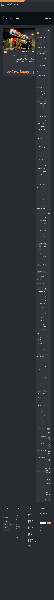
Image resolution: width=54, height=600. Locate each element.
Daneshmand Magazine (16, 70)
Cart (29, 515)
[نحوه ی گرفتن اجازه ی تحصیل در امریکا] (48, 180)
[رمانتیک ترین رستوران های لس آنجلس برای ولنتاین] (48, 357)
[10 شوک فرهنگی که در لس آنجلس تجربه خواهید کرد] (48, 227)
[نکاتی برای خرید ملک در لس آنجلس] (48, 295)
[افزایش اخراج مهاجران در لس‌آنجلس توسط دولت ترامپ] (48, 57)
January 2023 (48, 494)
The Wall (44, 421)
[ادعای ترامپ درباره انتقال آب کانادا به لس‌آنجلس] (48, 61)
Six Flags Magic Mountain (42, 450)
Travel (17, 535)
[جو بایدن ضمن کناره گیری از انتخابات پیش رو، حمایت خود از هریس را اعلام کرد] (48, 124)
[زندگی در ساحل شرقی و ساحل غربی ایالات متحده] (48, 196)
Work (17, 537)
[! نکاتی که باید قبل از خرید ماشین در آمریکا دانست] (48, 406)
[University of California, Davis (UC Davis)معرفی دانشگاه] (48, 221)
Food (32, 53)
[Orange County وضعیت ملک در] (48, 280)
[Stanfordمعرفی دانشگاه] (48, 254)
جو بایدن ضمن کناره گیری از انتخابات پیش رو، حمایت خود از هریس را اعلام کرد (42, 125)
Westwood (30, 548)
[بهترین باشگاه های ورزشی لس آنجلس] (48, 374)
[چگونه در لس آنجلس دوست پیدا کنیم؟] (48, 192)
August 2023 (48, 483)
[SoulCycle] (48, 426)
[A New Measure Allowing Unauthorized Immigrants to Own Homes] (48, 104)
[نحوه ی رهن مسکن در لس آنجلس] (48, 156)
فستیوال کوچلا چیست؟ (42, 291)
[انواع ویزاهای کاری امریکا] (48, 185)
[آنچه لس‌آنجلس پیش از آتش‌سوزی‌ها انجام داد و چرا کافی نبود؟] (48, 66)
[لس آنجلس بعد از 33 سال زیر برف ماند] (48, 329)
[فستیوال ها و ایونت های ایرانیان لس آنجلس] (48, 275)
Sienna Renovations (30, 71)
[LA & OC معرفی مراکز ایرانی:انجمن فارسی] (48, 382)
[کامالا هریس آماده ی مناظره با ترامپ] (48, 120)
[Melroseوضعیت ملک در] (48, 261)
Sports (29, 546)
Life (16, 524)
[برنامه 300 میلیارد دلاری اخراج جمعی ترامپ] (48, 72)
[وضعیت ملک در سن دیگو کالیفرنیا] (48, 299)
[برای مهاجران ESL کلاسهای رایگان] (48, 414)
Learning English (30, 527)
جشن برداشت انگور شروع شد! (41, 53)
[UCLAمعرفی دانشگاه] (48, 247)
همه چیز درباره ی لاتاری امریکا (41, 208)
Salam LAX (32, 70)
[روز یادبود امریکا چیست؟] (48, 135)
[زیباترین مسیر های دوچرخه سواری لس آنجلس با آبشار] (48, 361)
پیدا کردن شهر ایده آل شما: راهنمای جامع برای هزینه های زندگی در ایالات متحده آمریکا (42, 175)
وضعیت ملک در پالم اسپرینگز (41, 283)
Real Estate (18, 530)
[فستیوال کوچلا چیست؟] (48, 292)
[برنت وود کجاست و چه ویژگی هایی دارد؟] (48, 308)
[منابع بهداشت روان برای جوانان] (48, 402)
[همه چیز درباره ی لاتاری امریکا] (48, 209)
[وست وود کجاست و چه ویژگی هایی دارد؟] (48, 312)
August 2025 (48, 470)
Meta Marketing (9, 70)
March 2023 (48, 490)
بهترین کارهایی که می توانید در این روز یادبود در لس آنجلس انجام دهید (41, 131)
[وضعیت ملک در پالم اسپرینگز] (48, 284)
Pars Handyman (14, 71)
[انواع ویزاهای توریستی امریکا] (48, 188)
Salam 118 (9, 71)
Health (17, 519)
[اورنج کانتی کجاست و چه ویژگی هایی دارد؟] (48, 321)
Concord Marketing (30, 73)
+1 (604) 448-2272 (44, 517)
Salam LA (9, 3)
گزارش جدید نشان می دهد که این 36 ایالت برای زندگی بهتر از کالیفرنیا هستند (41, 148)
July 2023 (48, 485)
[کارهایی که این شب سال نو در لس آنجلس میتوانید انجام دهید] (48, 389)
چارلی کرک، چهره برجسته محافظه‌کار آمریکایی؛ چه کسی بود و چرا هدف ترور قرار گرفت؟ (41, 43)
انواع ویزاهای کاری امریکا (41, 184)
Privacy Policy (30, 539)
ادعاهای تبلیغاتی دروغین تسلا (41, 142)
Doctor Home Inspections (29, 72)
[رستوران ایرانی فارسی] (48, 458)
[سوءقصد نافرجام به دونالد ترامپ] (48, 80)
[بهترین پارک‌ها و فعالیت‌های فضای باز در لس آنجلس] (48, 115)
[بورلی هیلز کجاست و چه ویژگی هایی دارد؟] (48, 317)
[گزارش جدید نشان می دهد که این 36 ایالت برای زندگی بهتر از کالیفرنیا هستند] (48, 147)
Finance (17, 515)
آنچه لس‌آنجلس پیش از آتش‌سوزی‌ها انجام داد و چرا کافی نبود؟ (41, 67)
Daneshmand (6, 527)
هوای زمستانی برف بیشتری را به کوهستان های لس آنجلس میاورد (41, 339)
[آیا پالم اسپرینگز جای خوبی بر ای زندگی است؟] (48, 334)
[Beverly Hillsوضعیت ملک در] (48, 272)
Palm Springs (30, 538)
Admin (28, 53)
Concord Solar (24, 73)
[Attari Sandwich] (48, 454)
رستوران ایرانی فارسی (48, 18)
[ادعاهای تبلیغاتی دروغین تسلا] (48, 143)
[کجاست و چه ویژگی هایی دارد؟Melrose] (48, 304)
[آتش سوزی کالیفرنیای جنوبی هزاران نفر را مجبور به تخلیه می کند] (48, 98)
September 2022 (47, 499)
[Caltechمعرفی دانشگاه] (48, 250)
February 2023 (48, 492)
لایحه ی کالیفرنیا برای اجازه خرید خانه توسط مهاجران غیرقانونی (42, 110)
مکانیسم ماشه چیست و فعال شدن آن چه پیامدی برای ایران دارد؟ (41, 49)
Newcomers (18, 526)
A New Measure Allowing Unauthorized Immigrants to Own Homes (42, 105)
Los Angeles (30, 529)
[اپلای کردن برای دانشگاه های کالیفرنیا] (48, 216)
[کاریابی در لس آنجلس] (48, 386)
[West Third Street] (48, 444)
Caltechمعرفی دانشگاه (42, 249)
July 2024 (48, 479)
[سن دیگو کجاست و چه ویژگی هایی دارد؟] (48, 325)
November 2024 (47, 474)
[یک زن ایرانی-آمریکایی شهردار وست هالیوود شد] (48, 370)
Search (41, 520)
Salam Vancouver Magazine (25, 70)
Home (43, 18)
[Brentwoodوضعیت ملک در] (48, 268)
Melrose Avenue (43, 436)
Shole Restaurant (43, 460)
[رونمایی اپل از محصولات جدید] (48, 84)
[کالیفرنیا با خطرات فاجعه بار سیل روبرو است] (48, 365)
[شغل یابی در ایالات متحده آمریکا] (48, 200)
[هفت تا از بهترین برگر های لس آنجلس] (48, 139)
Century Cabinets (10, 72)
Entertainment (18, 513)
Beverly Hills (30, 513)
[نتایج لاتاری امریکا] (48, 152)
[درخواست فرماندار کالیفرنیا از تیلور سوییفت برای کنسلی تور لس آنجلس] (48, 169)
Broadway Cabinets (21, 72)
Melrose (29, 532)
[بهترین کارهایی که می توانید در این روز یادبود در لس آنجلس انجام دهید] (48, 130)
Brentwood (30, 514)
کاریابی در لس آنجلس (42, 385)
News (17, 528)
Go (37, 33)
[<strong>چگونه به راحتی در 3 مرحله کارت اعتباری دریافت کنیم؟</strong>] (48, 410)
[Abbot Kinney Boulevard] (48, 440)
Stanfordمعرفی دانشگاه (42, 253)
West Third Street (43, 443)
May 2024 (48, 481)
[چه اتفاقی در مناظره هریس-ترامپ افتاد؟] (48, 88)
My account (30, 533)
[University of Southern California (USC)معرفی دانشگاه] (48, 231)
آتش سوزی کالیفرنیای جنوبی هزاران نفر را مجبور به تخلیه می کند (41, 99)
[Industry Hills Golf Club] (48, 419)
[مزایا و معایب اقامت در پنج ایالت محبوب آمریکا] (48, 164)
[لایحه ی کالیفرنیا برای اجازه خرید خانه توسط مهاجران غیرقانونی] (48, 109)
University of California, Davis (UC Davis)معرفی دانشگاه (42, 222)
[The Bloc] (48, 433)
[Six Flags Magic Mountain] (48, 451)
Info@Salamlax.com (44, 515)
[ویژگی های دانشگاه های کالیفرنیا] (48, 287)
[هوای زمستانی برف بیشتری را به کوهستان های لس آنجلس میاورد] (48, 338)
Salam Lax (5, 524)
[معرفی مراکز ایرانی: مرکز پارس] (48, 394)
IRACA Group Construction (22, 71)
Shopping (29, 545)
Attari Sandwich (43, 453)
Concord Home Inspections (17, 73)
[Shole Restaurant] (48, 461)
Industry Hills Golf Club (42, 418)
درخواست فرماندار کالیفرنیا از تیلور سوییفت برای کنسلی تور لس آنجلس (41, 170)
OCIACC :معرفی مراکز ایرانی (41, 377)
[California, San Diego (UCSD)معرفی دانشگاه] (48, 242)
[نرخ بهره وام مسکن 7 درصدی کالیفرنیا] (48, 160)
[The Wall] (48, 422)
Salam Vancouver (6, 521)
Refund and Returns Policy (32, 541)
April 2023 (48, 488)
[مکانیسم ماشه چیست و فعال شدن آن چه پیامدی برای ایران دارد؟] (48, 48)
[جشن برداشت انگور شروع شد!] (48, 54)
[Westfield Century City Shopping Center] (48, 429)
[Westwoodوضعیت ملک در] (48, 265)
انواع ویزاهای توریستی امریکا (41, 187)
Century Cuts (16, 72)
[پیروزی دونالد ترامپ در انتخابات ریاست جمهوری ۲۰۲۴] (48, 76)
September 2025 (47, 468)
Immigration (30, 526)
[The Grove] (48, 447)
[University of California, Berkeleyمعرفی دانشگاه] (48, 257)
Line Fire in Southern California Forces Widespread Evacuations (41, 93)
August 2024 (48, 477)
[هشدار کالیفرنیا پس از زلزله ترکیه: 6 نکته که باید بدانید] (48, 344)
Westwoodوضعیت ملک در (42, 264)
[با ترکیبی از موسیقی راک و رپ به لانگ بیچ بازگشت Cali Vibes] (48, 348)
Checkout (29, 516)
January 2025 (48, 472)
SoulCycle (44, 425)
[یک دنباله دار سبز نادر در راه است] (48, 352)
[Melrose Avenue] (48, 437)
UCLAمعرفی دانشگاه (42, 246)
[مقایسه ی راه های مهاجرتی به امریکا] (48, 204)
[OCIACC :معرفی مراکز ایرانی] (48, 378)
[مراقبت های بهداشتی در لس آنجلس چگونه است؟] (48, 398)
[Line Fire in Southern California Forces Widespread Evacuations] (48, 92)
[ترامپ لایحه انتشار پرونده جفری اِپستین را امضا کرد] (48, 38)
